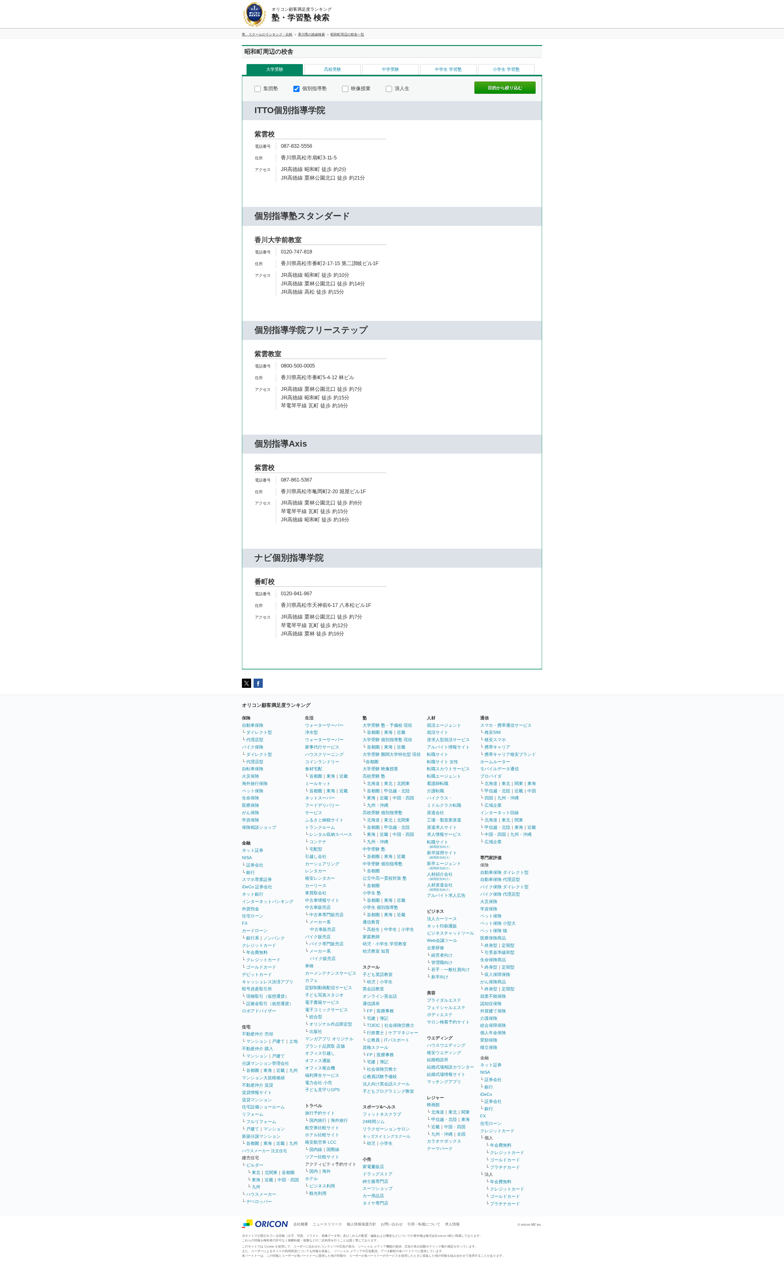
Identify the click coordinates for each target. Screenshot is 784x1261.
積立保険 (488, 1047)
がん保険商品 (493, 981)
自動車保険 (252, 725)
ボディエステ (440, 1014)
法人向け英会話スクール (386, 1083)
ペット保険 (252, 790)
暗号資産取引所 (257, 988)
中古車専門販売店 (326, 914)
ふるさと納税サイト (324, 819)
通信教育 (371, 922)
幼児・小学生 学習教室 (385, 943)
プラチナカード (505, 1167)
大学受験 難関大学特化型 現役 (392, 754)
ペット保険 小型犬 (498, 923)
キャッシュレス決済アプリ (267, 981)
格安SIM (492, 732)
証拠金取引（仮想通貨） (269, 1003)
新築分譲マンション (261, 1136)
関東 (465, 1112)
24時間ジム (374, 1121)
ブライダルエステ (444, 1000)
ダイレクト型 (259, 732)
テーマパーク (440, 1148)
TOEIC (373, 1025)
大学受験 (274, 69)
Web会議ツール (442, 940)
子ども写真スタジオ (324, 994)
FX (244, 923)
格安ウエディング (444, 1052)
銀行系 (252, 937)
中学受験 (390, 69)
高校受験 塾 (374, 776)
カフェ (311, 980)
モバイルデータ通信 (499, 768)
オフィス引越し (320, 1053)
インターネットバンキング (267, 901)
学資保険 (250, 819)
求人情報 (452, 1224)
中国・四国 (288, 1179)
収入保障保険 (497, 974)
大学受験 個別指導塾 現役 (387, 739)
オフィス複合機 (320, 1067)
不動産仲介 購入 (257, 1048)
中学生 (390, 929)
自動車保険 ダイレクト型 (504, 872)
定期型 (508, 945)
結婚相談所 (437, 1059)
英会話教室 (373, 988)
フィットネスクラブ (382, 1114)
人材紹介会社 (440, 876)
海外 (326, 1171)
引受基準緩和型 (499, 952)
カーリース (315, 885)
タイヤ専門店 (375, 1203)
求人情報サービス (444, 834)
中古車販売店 (318, 907)
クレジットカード (259, 945)
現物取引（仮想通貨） (267, 996)
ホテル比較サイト (322, 1134)
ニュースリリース (327, 1224)
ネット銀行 (252, 894)
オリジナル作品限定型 (330, 1024)
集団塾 (270, 88)
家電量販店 (373, 1166)
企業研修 (435, 947)
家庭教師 (371, 936)
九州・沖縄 (377, 805)
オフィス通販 (318, 1060)
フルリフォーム (261, 1121)
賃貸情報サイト (257, 1092)
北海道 (373, 783)
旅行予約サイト (320, 1113)
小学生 (407, 929)
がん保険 (250, 812)
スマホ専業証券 (257, 879)
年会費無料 (257, 952)
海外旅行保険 (255, 783)
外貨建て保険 (493, 1010)
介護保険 (488, 1018)
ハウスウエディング (446, 1045)
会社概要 (300, 1224)
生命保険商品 (493, 959)
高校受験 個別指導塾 (382, 812)
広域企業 (493, 805)
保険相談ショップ (259, 827)
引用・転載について (423, 1224)
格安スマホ (495, 739)
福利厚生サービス (322, 1075)
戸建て (278, 1041)
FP (369, 1010)
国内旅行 (317, 1120)
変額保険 (488, 1040)
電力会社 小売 (318, 1082)
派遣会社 (435, 812)
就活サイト (437, 732)
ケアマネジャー (403, 1032)
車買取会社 (315, 892)
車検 (309, 965)
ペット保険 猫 (493, 930)
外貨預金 (250, 908)
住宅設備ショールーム (263, 1106)
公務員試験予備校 (380, 1076)
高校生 (373, 929)
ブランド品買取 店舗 (325, 1046)
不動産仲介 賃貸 (257, 1085)
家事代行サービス (322, 747)
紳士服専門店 (375, 1181)
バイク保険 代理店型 (500, 894)
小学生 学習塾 (506, 69)
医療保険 (250, 805)
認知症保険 (491, 1003)
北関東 (271, 1172)
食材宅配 (313, 768)
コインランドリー (322, 761)
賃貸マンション (257, 1099)
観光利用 (317, 1193)
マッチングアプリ (444, 1081)
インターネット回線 (499, 812)
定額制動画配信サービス (328, 987)
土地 (293, 1041)
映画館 (433, 1104)
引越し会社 (315, 856)
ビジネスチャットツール (450, 933)
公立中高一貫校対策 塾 (385, 878)
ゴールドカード (261, 967)
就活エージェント (444, 725)
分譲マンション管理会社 (265, 1063)
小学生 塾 (372, 892)
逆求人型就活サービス (448, 739)
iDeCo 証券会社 (257, 886)
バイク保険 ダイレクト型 (504, 886)
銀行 (250, 872)
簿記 (384, 1018)
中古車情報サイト (322, 900)
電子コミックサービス (326, 1009)
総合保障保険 (493, 1025)
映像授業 (360, 88)
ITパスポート (396, 1040)
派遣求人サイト (442, 827)
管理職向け (442, 962)
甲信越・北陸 (397, 790)
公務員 (373, 1040)
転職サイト (437, 754)
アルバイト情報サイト (448, 747)
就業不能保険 (493, 996)
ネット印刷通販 (442, 926)
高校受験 (332, 69)
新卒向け (439, 976)
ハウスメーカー (261, 1194)
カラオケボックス (444, 1141)
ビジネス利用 (322, 1185)
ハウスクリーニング (324, 754)
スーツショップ (378, 1188)
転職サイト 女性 (442, 761)
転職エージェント (444, 776)
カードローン (255, 930)
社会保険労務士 (399, 1025)
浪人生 (401, 88)
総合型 (315, 1016)
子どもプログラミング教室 (388, 1091)
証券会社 (254, 865)
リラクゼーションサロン (386, 1128)
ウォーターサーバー (324, 725)
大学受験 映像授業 (380, 768)
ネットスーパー (320, 797)
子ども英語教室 (378, 974)
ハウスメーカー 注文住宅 (264, 1151)
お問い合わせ (392, 1224)
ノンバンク (274, 937)
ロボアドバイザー (259, 1010)
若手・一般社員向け (450, 969)
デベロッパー (259, 1201)
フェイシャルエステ (446, 1007)
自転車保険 (252, 768)
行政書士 (375, 1032)
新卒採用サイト (442, 854)
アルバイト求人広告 (446, 895)
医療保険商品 (493, 937)
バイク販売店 (318, 936)
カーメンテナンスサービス (330, 973)
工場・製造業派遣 (444, 819)
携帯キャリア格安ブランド (510, 754)
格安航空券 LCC (320, 1142)
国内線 (315, 1149)
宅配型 (315, 849)
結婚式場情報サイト (446, 1074)
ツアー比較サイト (322, 1156)
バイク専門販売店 (326, 943)
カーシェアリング (322, 863)
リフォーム (252, 1114)
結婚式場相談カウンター (450, 1067)
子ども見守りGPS (322, 1089)
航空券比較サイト (322, 1127)
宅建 (371, 1018)
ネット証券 (252, 850)
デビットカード (257, 974)
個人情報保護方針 (361, 1224)
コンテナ (317, 841)
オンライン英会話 (380, 996)
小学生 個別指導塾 (380, 907)
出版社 (315, 1031)
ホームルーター (495, 761)
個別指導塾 (314, 88)
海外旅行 (339, 1120)
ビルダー (254, 1165)
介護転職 (435, 790)
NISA (247, 857)
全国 (461, 1134)
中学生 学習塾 (448, 69)
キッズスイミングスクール (386, 1136)
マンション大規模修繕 (263, 1077)
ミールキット (318, 783)
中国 (531, 790)
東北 (256, 1172)
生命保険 (250, 797)
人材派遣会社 (440, 886)
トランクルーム (320, 827)
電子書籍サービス (322, 1002)
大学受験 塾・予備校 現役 (387, 725)
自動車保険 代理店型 (500, 879)
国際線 (332, 1149)
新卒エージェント (444, 865)
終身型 (490, 945)
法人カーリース (442, 918)
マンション (257, 1041)
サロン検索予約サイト (448, 1021)
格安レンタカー (320, 878)
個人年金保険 (493, 1032)
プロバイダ (491, 776)
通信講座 (371, 1003)
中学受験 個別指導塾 (382, 863)
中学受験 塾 (374, 849)
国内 (313, 1171)
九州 (293, 1070)
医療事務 (385, 1010)
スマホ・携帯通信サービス (506, 725)
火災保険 (250, 776)
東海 (267, 1070)
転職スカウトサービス (448, 768)
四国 (488, 797)
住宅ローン (252, 915)
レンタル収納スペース (330, 834)
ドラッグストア (378, 1173)
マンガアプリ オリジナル (329, 1038)
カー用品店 (373, 1195)
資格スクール (375, 1047)
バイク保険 (252, 747)
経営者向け (442, 955)
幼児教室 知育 (376, 951)
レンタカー (315, 870)
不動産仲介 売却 (257, 1033)
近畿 (280, 1070)
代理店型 (254, 739)
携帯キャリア (497, 747)
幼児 (371, 981)
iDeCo (486, 1094)
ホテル (311, 1178)
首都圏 (252, 1070)
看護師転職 (437, 783)
